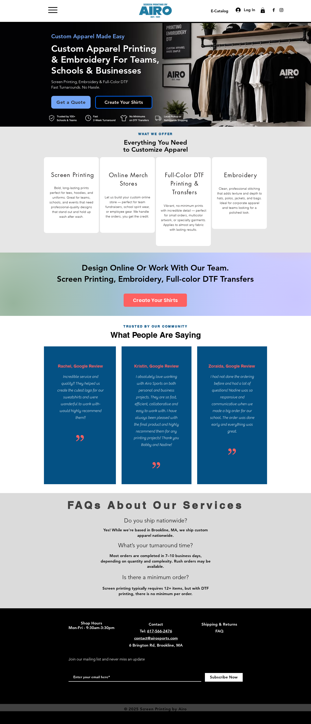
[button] (262, 10)
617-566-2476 (159, 631)
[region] (71, 195)
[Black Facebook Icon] (273, 10)
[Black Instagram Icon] (281, 10)
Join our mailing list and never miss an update (107, 659)
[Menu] (52, 10)
